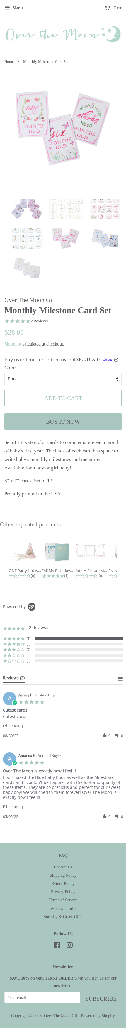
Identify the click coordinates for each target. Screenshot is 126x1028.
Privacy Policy (63, 891)
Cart (117, 8)
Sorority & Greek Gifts (63, 916)
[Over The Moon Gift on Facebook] (57, 946)
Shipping (12, 343)
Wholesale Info (63, 908)
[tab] (14, 679)
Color (10, 367)
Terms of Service (63, 900)
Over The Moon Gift (61, 1015)
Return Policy (63, 883)
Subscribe (101, 998)
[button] (14, 726)
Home (9, 62)
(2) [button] (28, 638)
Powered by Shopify (98, 1015)
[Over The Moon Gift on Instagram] (69, 946)
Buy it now (63, 421)
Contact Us (63, 867)
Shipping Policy (63, 875)
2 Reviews (39, 320)
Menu (17, 8)
